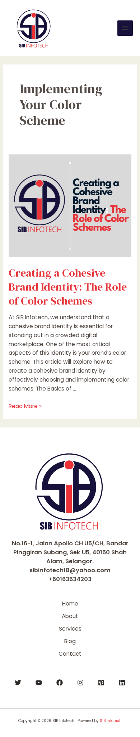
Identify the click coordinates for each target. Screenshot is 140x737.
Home (70, 603)
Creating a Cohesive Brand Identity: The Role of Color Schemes (68, 286)
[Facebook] (59, 682)
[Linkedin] (122, 682)
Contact (70, 653)
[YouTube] (39, 682)
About (70, 616)
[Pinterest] (101, 682)
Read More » (25, 406)
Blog (70, 641)
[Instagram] (80, 682)
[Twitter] (18, 682)
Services (70, 628)
